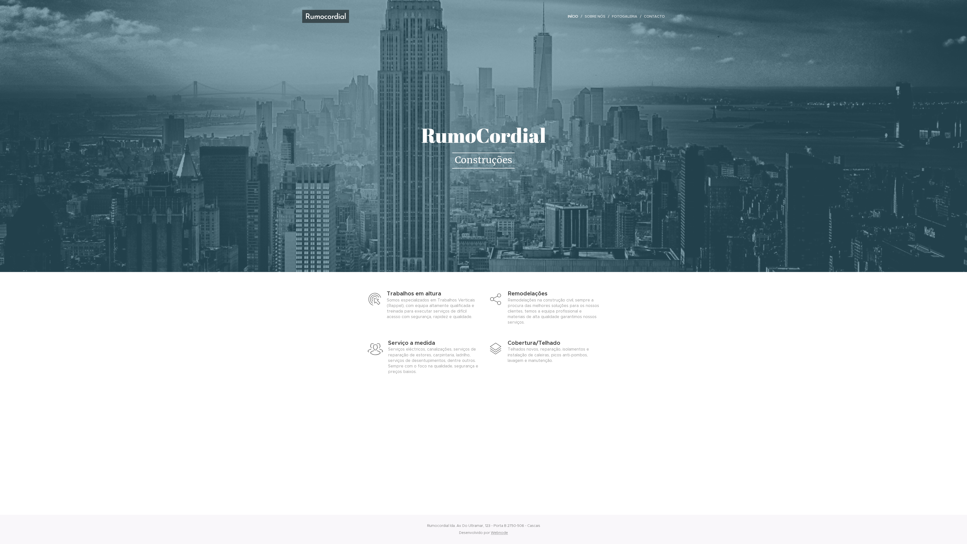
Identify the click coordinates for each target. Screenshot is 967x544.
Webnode (499, 532)
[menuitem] (574, 16)
